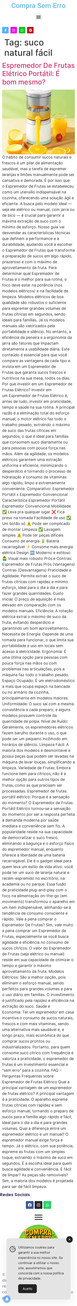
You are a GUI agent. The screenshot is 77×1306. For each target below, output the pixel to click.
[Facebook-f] (5, 30)
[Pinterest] (30, 30)
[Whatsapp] (22, 30)
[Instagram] (13, 30)
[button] (38, 16)
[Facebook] (30, 1205)
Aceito (27, 1289)
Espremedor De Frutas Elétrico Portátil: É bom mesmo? (38, 73)
